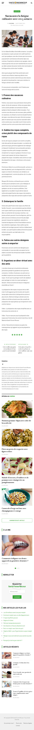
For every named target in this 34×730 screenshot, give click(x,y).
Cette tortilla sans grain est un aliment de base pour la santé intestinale (9, 349)
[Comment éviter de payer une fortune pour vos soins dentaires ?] (6, 684)
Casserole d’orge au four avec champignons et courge (14, 509)
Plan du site (19, 723)
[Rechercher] (31, 3)
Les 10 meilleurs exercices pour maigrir (14, 612)
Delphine (11, 23)
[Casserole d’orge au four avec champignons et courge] (17, 497)
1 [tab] (15, 568)
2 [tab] (17, 568)
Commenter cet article (17, 520)
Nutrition (17, 11)
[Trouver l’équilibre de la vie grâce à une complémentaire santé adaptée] (6, 693)
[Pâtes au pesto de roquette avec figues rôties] (17, 438)
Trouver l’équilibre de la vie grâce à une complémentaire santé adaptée (22, 693)
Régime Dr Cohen (8, 620)
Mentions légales (27, 723)
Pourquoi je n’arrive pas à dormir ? (12, 640)
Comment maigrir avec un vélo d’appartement (16, 615)
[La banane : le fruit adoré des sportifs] (6, 665)
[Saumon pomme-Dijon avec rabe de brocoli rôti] (17, 409)
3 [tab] (19, 568)
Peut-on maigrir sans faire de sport (13, 628)
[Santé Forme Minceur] (18, 3)
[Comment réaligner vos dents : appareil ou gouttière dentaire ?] (17, 545)
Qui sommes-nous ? (9, 723)
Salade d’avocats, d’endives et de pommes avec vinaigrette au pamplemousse (15, 480)
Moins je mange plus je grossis (12, 623)
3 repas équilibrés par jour (10, 618)
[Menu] (3, 3)
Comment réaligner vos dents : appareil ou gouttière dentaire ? (15, 559)
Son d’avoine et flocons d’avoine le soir (14, 626)
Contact (18, 725)
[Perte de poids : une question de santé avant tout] (6, 674)
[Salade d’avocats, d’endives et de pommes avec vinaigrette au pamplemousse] (17, 466)
